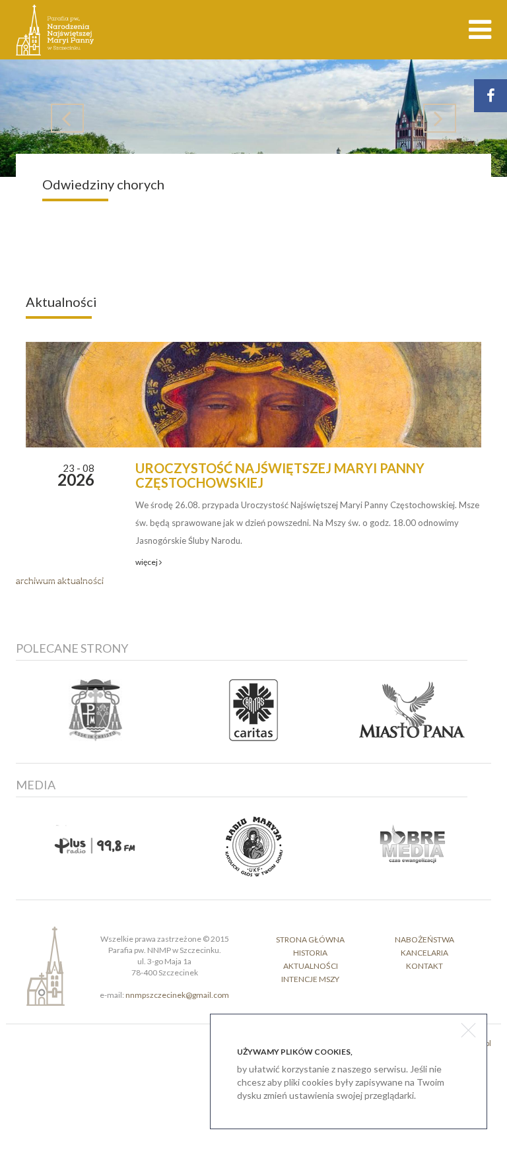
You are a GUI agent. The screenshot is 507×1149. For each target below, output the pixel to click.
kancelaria (424, 953)
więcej (147, 562)
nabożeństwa (424, 939)
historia (310, 953)
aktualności (310, 966)
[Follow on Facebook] (490, 95)
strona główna (310, 939)
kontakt (424, 966)
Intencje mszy (310, 979)
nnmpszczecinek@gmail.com (177, 995)
